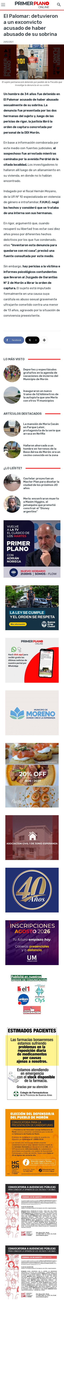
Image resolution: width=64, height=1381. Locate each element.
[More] (44, 340)
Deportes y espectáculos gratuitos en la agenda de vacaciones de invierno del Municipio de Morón (40, 374)
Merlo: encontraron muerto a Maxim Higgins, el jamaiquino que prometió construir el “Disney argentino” (41, 505)
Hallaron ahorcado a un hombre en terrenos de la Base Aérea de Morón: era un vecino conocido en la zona (41, 450)
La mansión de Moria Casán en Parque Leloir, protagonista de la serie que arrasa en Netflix (41, 428)
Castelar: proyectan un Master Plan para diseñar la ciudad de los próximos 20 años (41, 483)
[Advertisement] (32, 1340)
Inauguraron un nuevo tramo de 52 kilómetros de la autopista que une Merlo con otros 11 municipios (40, 395)
